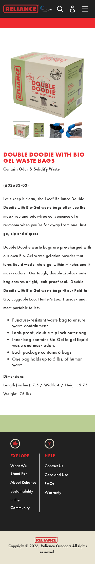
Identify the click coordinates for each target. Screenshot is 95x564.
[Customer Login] (72, 9)
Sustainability (21, 491)
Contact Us (54, 465)
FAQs (49, 483)
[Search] (60, 9)
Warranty (53, 492)
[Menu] (85, 8)
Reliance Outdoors (56, 546)
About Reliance (23, 482)
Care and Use (56, 474)
